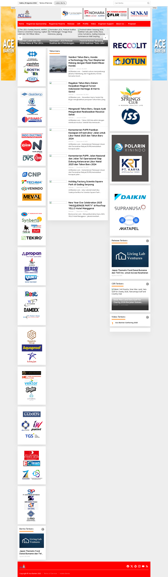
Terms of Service (50, 573)
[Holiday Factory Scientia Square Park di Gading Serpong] (100, 192)
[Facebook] (128, 566)
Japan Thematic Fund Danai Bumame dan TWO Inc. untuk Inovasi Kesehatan (31, 552)
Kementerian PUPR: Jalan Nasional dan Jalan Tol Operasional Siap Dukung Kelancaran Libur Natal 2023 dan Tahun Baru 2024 (87, 160)
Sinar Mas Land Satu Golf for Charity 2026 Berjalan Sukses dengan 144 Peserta (127, 301)
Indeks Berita (65, 573)
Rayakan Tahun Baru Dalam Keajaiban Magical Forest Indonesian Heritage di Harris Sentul (84, 87)
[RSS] (147, 566)
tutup (13, 8)
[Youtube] (143, 566)
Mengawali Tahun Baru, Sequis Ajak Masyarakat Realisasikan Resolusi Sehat (87, 111)
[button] (148, 3)
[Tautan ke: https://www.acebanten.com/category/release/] (42, 529)
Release (71, 69)
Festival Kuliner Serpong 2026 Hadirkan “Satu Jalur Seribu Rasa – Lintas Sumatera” (62, 42)
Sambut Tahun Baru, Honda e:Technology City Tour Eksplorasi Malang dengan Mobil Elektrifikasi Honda (87, 61)
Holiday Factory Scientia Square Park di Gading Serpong (86, 183)
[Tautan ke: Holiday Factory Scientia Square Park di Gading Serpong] (58, 188)
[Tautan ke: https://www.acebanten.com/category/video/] (147, 317)
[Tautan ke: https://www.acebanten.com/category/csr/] (147, 284)
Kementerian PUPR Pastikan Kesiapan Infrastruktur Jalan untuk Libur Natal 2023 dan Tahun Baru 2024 (87, 134)
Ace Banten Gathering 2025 (126, 323)
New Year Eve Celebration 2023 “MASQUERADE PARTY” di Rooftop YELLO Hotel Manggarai (87, 205)
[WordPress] (135, 566)
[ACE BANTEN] (24, 13)
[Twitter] (131, 566)
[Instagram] (139, 566)
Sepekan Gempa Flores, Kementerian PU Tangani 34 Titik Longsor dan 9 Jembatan (93, 42)
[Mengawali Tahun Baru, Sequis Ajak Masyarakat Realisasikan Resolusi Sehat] (100, 122)
